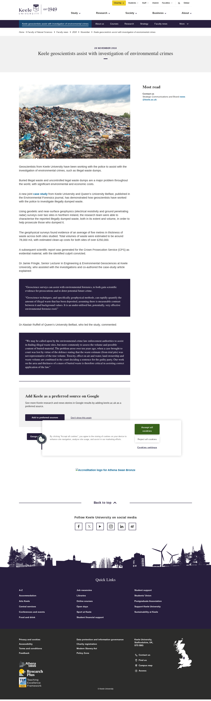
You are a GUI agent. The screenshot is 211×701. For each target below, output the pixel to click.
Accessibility (26, 644)
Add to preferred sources (45, 417)
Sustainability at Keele (146, 612)
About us (99, 24)
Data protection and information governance (100, 639)
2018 (74, 32)
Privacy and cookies (29, 639)
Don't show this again (81, 417)
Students (132, 3)
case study (40, 193)
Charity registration (87, 644)
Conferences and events (32, 612)
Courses (114, 24)
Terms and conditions (30, 648)
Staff (144, 3)
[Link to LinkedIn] (121, 526)
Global (186, 3)
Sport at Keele (84, 612)
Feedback (24, 653)
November (85, 32)
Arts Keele (24, 601)
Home (21, 32)
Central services (27, 606)
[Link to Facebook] (78, 526)
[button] (179, 3)
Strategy (144, 24)
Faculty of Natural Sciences (39, 32)
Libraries (81, 595)
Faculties (166, 3)
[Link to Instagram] (111, 526)
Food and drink (27, 617)
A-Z (21, 590)
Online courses (85, 601)
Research (129, 24)
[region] (111, 438)
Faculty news (160, 24)
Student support (143, 590)
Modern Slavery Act (87, 648)
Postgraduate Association (148, 601)
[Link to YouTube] (100, 526)
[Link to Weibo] (132, 526)
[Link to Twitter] (89, 526)
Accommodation (27, 595)
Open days (82, 606)
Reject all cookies (147, 439)
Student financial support (90, 617)
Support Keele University (147, 606)
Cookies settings (147, 447)
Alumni (155, 3)
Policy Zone (83, 653)
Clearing (117, 3)
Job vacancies (84, 590)
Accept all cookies (147, 429)
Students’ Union (142, 595)
